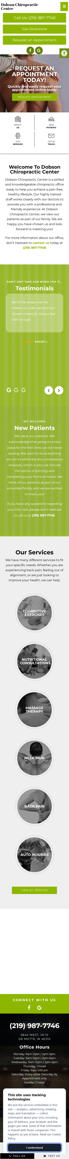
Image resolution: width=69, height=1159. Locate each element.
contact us (41, 243)
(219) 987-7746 (34, 248)
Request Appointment (34, 97)
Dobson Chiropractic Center (19, 6)
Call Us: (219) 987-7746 (34, 17)
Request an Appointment (35, 40)
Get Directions (34, 29)
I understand (34, 1147)
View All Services (34, 890)
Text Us (53, 1156)
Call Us (18, 1156)
